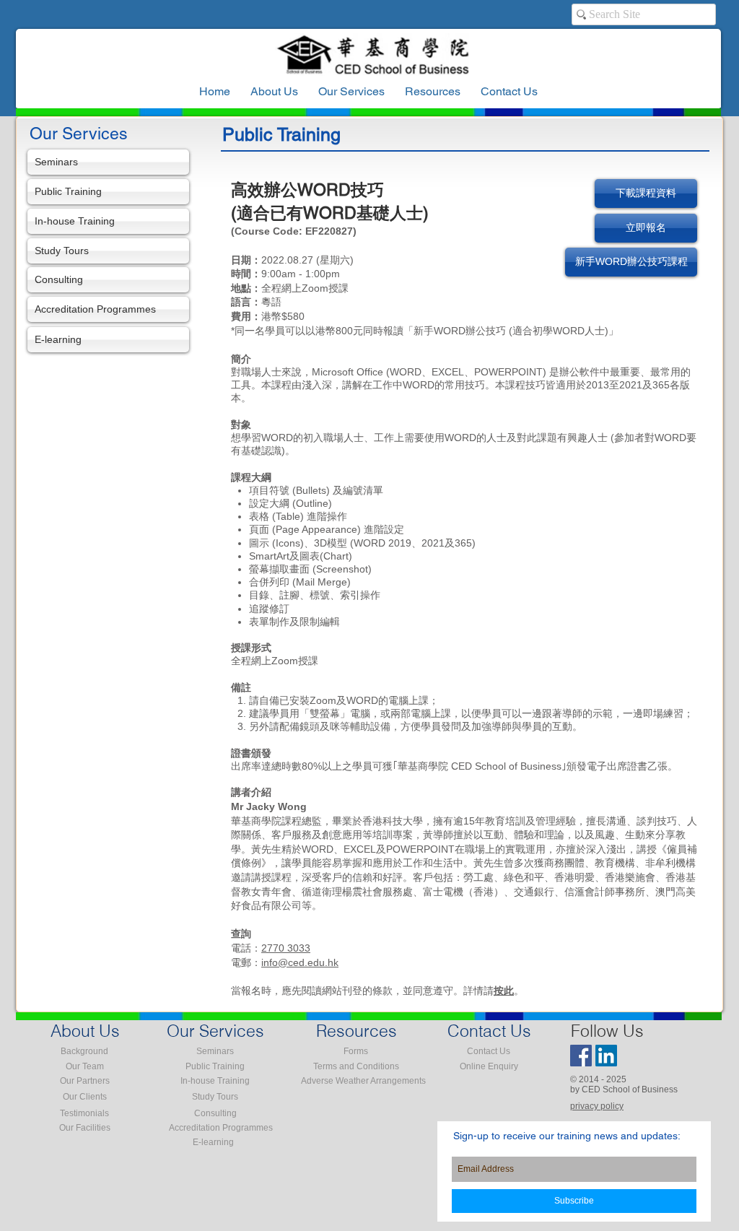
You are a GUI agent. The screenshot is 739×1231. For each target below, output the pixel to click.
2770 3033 (285, 948)
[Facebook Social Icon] (581, 1055)
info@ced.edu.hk (299, 962)
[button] (433, 91)
